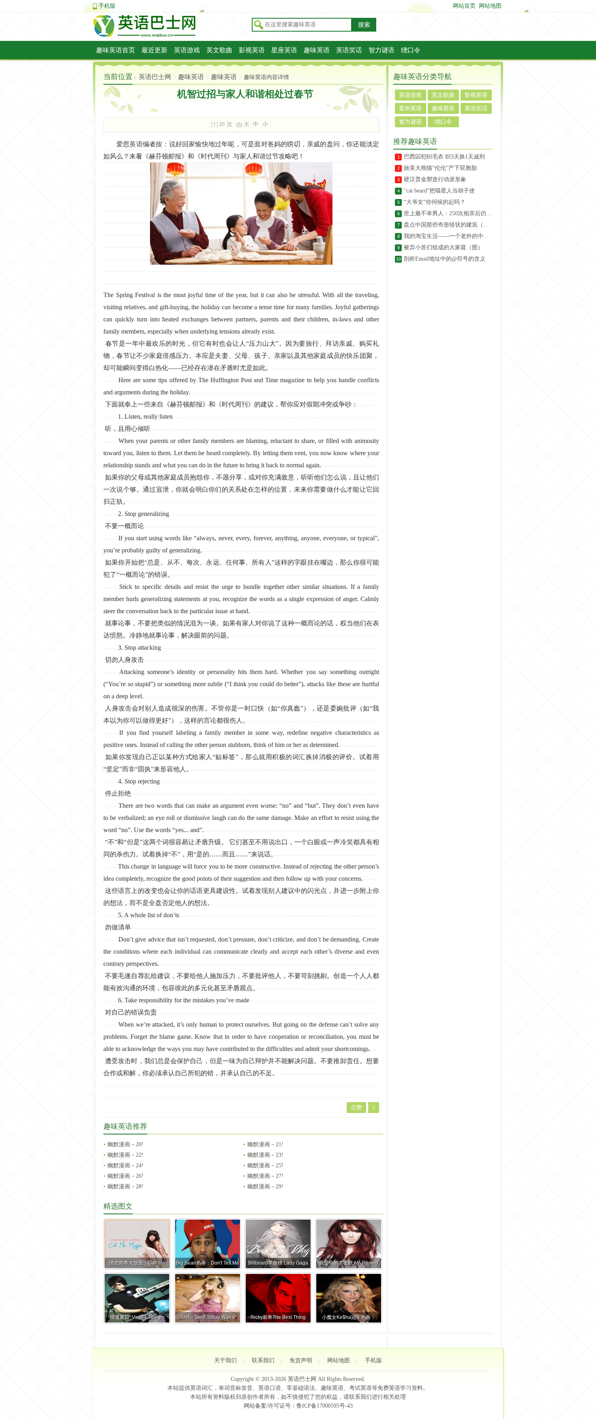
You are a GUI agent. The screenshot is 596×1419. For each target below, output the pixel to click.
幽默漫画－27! (265, 1176)
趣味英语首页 (115, 50)
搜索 (364, 24)
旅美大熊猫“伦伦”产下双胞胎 (440, 168)
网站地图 (490, 6)
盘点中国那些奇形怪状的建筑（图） (448, 225)
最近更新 (154, 50)
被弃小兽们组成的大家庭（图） (443, 247)
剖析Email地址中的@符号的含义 (444, 259)
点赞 (356, 1107)
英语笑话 (349, 50)
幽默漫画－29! (265, 1187)
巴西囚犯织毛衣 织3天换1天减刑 (444, 157)
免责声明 (300, 1360)
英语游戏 (187, 50)
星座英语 (284, 50)
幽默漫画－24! (125, 1165)
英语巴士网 (155, 76)
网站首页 (464, 6)
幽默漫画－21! (265, 1144)
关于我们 (225, 1360)
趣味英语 (317, 50)
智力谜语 (381, 50)
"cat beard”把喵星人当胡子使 (439, 191)
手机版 (107, 6)
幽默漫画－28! (125, 1187)
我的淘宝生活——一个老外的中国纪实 (448, 236)
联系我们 (263, 1360)
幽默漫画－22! (125, 1155)
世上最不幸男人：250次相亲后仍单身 (448, 213)
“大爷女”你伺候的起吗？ (434, 202)
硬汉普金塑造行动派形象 (435, 179)
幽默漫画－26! (125, 1176)
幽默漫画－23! (265, 1155)
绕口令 (410, 50)
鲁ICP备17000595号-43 (324, 1406)
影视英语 (252, 50)
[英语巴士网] (170, 36)
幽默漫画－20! (125, 1144)
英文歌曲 (219, 50)
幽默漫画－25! (265, 1165)
